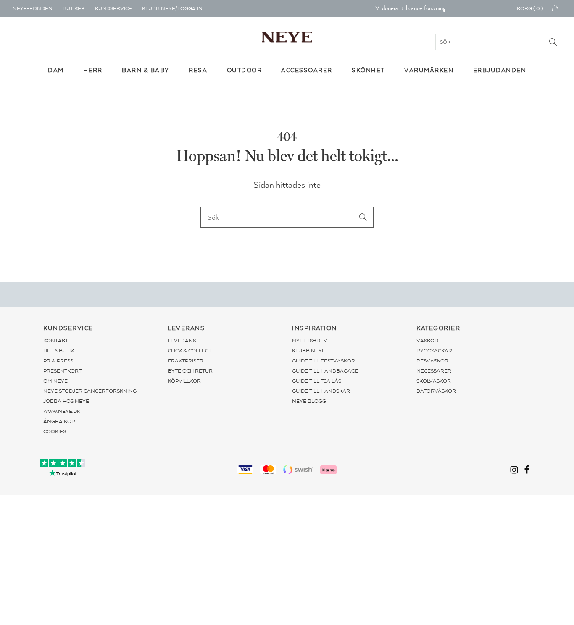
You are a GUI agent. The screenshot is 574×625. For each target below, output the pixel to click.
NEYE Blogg (309, 401)
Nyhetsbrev (309, 341)
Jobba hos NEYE (66, 401)
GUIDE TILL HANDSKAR (321, 391)
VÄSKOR (427, 341)
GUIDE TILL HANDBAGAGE (325, 371)
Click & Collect (189, 351)
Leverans (182, 341)
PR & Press (58, 361)
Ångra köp (59, 421)
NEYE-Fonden (33, 8)
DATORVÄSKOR (436, 391)
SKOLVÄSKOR (433, 381)
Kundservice (113, 8)
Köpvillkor (184, 381)
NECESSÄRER (433, 371)
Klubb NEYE (308, 351)
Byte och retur (190, 371)
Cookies (54, 431)
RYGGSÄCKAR (434, 351)
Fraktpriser (185, 361)
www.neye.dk (61, 411)
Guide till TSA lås (316, 381)
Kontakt (55, 341)
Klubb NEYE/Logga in (172, 8)
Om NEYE (55, 381)
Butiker (74, 8)
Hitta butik (58, 351)
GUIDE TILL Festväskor (323, 361)
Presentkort (62, 371)
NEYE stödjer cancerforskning (90, 391)
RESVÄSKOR (432, 361)
